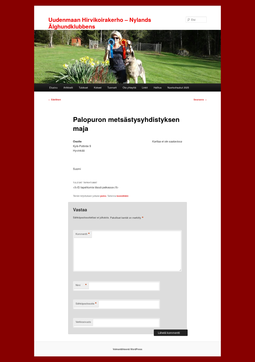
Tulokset (83, 87)
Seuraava (200, 99)
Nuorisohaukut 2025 (178, 87)
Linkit (145, 87)
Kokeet (98, 87)
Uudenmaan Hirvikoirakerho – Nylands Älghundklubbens (99, 22)
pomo (103, 196)
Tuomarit (112, 87)
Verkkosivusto (83, 322)
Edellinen (54, 99)
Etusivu (53, 87)
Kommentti (83, 234)
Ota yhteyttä (129, 87)
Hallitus (158, 87)
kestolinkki (122, 196)
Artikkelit (68, 87)
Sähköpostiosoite (86, 304)
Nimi (81, 285)
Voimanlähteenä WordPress (127, 349)
